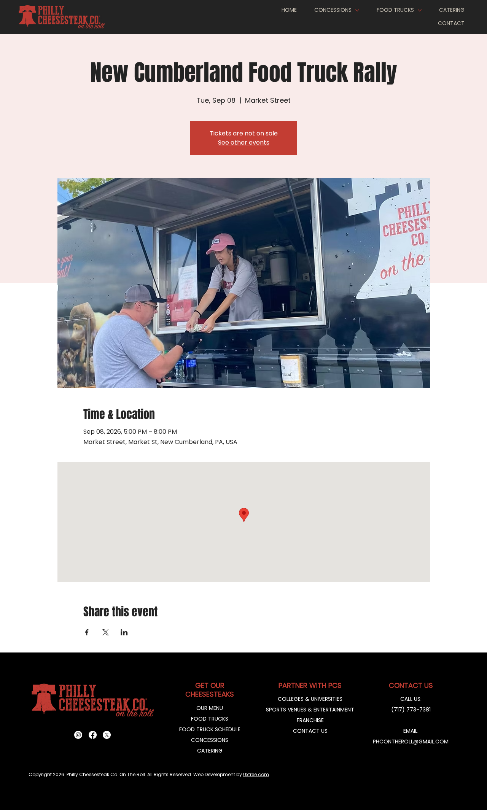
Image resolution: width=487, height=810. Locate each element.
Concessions (209, 740)
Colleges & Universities (310, 699)
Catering (210, 750)
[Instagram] (78, 735)
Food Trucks (209, 718)
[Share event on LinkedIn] (124, 632)
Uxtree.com (256, 774)
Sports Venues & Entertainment (310, 709)
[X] (107, 735)
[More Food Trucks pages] (420, 10)
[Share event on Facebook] (87, 632)
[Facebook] (93, 735)
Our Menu (209, 708)
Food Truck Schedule (209, 729)
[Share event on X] (105, 632)
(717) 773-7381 (411, 709)
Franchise (310, 720)
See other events (243, 142)
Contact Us (310, 731)
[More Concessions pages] (357, 10)
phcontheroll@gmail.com (411, 741)
